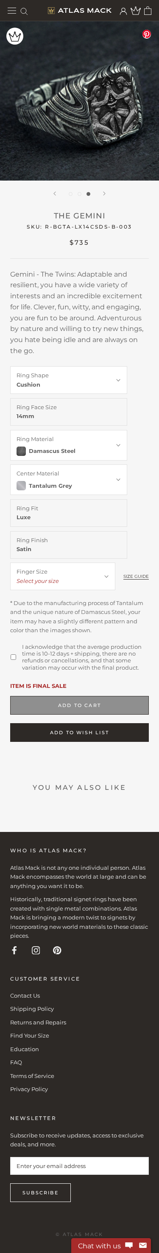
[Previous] (54, 193)
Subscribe (40, 1193)
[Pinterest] (57, 949)
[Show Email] (143, 1245)
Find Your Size (29, 1035)
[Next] (104, 193)
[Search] (24, 10)
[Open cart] (147, 10)
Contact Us (25, 995)
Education (24, 1049)
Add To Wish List (79, 732)
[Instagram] (36, 949)
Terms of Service (32, 1075)
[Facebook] (14, 949)
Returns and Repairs (38, 1022)
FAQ (16, 1062)
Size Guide (136, 576)
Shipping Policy (32, 1008)
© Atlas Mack (79, 1234)
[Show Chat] (129, 1245)
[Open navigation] (12, 11)
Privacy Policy (29, 1089)
